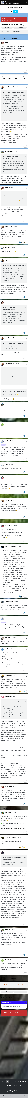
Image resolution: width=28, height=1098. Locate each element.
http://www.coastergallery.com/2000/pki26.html (13, 828)
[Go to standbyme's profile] (2, 930)
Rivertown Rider (9, 601)
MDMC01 (7, 424)
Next (23, 38)
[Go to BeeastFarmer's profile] (2, 697)
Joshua (6, 42)
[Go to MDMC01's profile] (2, 424)
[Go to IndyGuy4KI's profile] (2, 31)
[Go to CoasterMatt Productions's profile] (2, 547)
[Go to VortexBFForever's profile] (2, 477)
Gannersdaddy (8, 852)
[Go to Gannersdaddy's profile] (2, 852)
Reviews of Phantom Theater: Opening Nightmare (10, 19)
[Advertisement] (14, 1032)
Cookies (15, 1085)
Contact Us (9, 1085)
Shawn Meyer (8, 637)
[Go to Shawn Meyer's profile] (2, 638)
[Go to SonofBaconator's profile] (2, 649)
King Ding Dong (9, 675)
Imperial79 (7, 404)
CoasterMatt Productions (11, 546)
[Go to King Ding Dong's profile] (2, 676)
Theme (11, 1088)
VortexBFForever (9, 477)
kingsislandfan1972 (9, 86)
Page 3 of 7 (13, 38)
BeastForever (8, 812)
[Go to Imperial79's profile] (2, 404)
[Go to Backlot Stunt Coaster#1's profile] (2, 838)
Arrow (6, 464)
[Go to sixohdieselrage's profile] (2, 152)
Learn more (3, 2)
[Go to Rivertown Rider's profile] (2, 602)
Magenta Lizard (8, 226)
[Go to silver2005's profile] (2, 248)
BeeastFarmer (8, 696)
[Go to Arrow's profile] (2, 465)
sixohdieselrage (9, 151)
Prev (5, 38)
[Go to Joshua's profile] (2, 43)
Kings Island (17, 31)
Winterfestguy (8, 786)
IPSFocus (16, 1088)
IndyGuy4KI (6, 31)
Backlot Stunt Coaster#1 (11, 837)
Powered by (14, 1091)
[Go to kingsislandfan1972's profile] (2, 87)
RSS (20, 1085)
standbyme (7, 929)
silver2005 (7, 247)
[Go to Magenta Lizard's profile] (2, 227)
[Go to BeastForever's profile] (2, 813)
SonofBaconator (9, 648)
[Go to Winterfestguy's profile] (2, 787)
